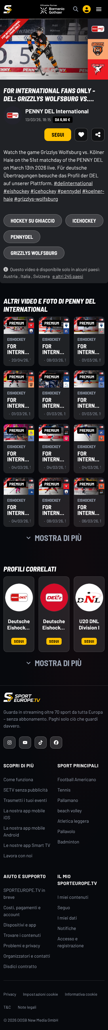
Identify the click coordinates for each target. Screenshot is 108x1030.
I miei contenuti (73, 897)
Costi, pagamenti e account (22, 911)
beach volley (70, 810)
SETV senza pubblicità (25, 790)
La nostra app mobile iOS (24, 814)
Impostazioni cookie (40, 994)
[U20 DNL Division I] (89, 597)
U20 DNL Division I (89, 624)
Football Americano (77, 779)
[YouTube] (25, 742)
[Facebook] (56, 742)
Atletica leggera (73, 821)
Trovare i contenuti (22, 935)
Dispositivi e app (19, 925)
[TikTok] (41, 742)
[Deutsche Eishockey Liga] (19, 597)
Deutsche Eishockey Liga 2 (54, 624)
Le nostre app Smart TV (26, 845)
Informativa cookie (81, 994)
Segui (58, 134)
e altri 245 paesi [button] (67, 276)
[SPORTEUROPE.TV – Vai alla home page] (7, 9)
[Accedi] (87, 9)
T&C (7, 1007)
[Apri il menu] (99, 9)
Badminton (68, 842)
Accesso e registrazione (71, 942)
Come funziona (18, 779)
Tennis (64, 790)
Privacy (9, 994)
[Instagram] (9, 742)
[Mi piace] (81, 134)
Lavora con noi (18, 855)
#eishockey (16, 191)
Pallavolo (66, 831)
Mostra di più (58, 538)
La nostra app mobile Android (24, 831)
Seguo (64, 907)
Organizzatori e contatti (26, 956)
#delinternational (73, 183)
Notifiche (67, 928)
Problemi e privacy (21, 945)
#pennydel (69, 191)
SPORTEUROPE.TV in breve (24, 894)
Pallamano (68, 800)
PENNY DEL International (57, 111)
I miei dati (67, 918)
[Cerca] (75, 9)
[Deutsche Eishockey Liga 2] (54, 597)
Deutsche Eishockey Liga (19, 624)
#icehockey (43, 191)
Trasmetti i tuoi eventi (25, 800)
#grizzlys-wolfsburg (36, 199)
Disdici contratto (20, 966)
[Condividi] (98, 134)
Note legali (27, 1007)
